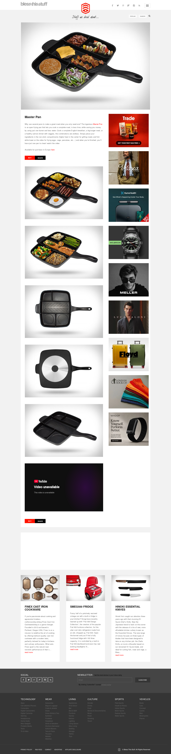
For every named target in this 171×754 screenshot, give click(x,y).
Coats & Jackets (51, 708)
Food (89, 708)
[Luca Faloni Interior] (129, 317)
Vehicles (144, 699)
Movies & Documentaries (97, 710)
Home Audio (25, 721)
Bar (70, 708)
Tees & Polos (50, 731)
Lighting (72, 721)
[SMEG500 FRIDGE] (85, 588)
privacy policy (106, 684)
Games (71, 716)
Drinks (90, 705)
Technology (28, 699)
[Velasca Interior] (129, 168)
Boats (141, 703)
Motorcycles (143, 716)
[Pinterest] (123, 5)
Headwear (49, 721)
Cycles (141, 710)
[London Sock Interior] (129, 391)
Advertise (58, 750)
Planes (142, 718)
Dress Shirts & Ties (52, 713)
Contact (48, 750)
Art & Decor (73, 705)
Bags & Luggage (51, 705)
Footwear (48, 718)
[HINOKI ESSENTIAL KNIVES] (130, 588)
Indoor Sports (120, 708)
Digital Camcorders (28, 710)
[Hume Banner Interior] (129, 205)
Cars (141, 705)
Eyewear (48, 716)
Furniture (72, 713)
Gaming (23, 716)
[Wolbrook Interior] (129, 242)
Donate (90, 703)
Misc (141, 713)
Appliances (73, 703)
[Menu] (147, 5)
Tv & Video (24, 731)
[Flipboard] (128, 5)
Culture (93, 699)
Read (90, 716)
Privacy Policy (26, 750)
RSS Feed (38, 750)
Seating (71, 728)
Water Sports (119, 716)
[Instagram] (134, 5)
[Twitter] (118, 5)
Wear (48, 699)
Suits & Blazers (50, 728)
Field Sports (119, 703)
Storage (72, 731)
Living (72, 699)
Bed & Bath (73, 710)
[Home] (85, 8)
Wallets (48, 736)
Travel (90, 721)
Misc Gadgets (26, 723)
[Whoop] (129, 429)
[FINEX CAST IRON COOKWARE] (40, 588)
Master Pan (97, 124)
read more (29, 652)
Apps (22, 703)
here (53, 149)
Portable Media (26, 726)
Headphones (25, 718)
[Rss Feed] (139, 5)
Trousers (48, 734)
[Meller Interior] (129, 279)
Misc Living (73, 726)
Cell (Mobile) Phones (28, 705)
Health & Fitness (121, 705)
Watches (48, 739)
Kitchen (71, 718)
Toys (70, 736)
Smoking (91, 718)
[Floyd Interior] (129, 354)
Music (90, 713)
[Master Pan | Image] (85, 66)
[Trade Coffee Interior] (129, 130)
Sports (119, 699)
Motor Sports (119, 710)
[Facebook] (112, 5)
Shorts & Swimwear (52, 726)
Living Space (73, 723)
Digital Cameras (26, 713)
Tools (23, 728)
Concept (142, 708)
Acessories (49, 703)
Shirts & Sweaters (51, 723)
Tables (71, 734)
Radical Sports (120, 713)
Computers (25, 708)
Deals (47, 710)
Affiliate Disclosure (73, 750)
